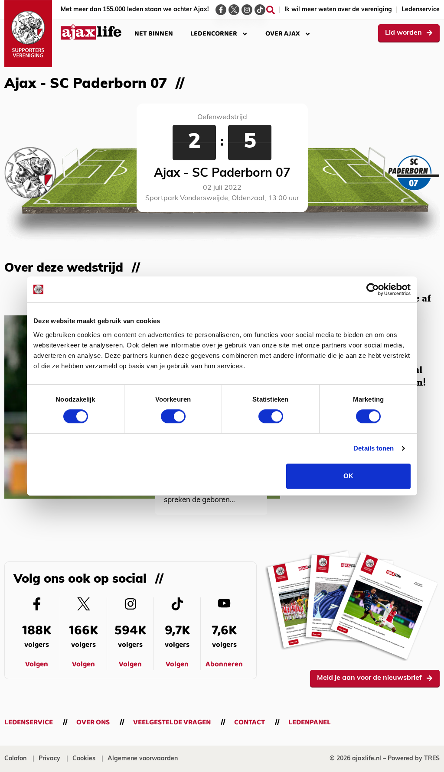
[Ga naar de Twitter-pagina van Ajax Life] (234, 9)
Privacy (49, 759)
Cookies (83, 759)
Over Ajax (282, 33)
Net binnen (153, 33)
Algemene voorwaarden (143, 759)
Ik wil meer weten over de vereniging (338, 9)
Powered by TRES (414, 759)
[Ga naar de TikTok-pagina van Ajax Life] (260, 9)
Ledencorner (213, 33)
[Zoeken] (270, 10)
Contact (249, 722)
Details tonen (373, 448)
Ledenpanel (309, 722)
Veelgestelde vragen (172, 722)
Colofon (15, 759)
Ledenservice (421, 9)
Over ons (93, 722)
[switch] (173, 416)
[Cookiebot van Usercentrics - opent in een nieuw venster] (373, 289)
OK (348, 476)
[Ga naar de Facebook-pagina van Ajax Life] (220, 9)
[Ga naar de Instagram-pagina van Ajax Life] (247, 9)
